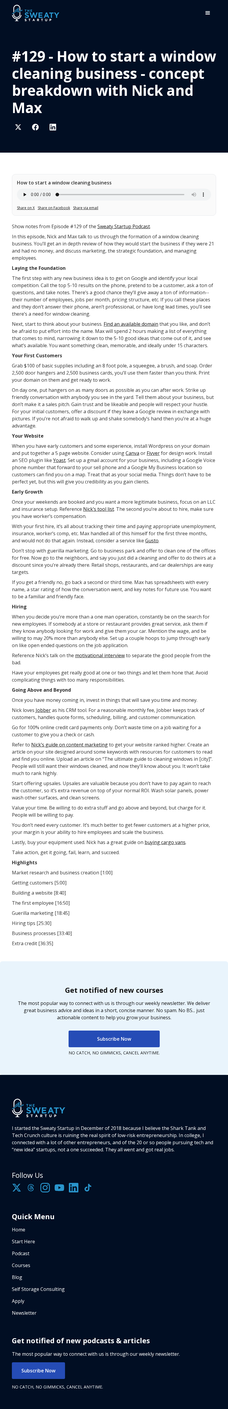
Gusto (152, 540)
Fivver (153, 453)
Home (18, 1229)
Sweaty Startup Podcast (123, 226)
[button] (208, 13)
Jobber (43, 710)
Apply (18, 1301)
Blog (17, 1277)
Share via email (85, 207)
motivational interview (100, 655)
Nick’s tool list (98, 509)
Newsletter (24, 1313)
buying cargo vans (165, 842)
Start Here (23, 1241)
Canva (132, 453)
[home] (35, 13)
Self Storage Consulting (38, 1289)
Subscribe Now (114, 1039)
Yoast (59, 460)
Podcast (20, 1253)
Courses (21, 1265)
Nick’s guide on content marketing (69, 744)
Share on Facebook (54, 207)
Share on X (26, 207)
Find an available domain (131, 324)
